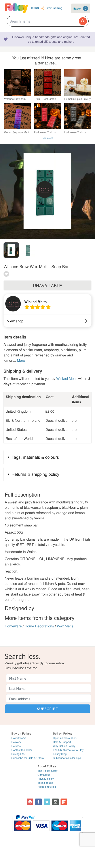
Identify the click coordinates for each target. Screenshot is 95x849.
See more (47, 138)
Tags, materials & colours (35, 457)
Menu (35, 8)
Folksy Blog (60, 754)
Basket (79, 8)
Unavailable (47, 285)
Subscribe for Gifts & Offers (27, 758)
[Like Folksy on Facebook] (38, 802)
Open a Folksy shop (64, 738)
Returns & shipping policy (35, 474)
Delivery (16, 742)
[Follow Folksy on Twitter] (47, 802)
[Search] (83, 21)
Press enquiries (47, 787)
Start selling (54, 8)
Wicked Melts (35, 301)
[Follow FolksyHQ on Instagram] (55, 802)
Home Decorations (39, 626)
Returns (16, 746)
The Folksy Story (47, 771)
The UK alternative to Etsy (68, 750)
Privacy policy (46, 779)
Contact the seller (21, 750)
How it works (19, 738)
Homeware (13, 626)
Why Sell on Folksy (64, 746)
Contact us (44, 775)
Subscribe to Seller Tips (67, 758)
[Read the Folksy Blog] (64, 802)
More (21, 360)
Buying (18, 754)
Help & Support (62, 742)
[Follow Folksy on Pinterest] (30, 802)
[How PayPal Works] (47, 835)
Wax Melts (65, 626)
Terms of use (45, 783)
